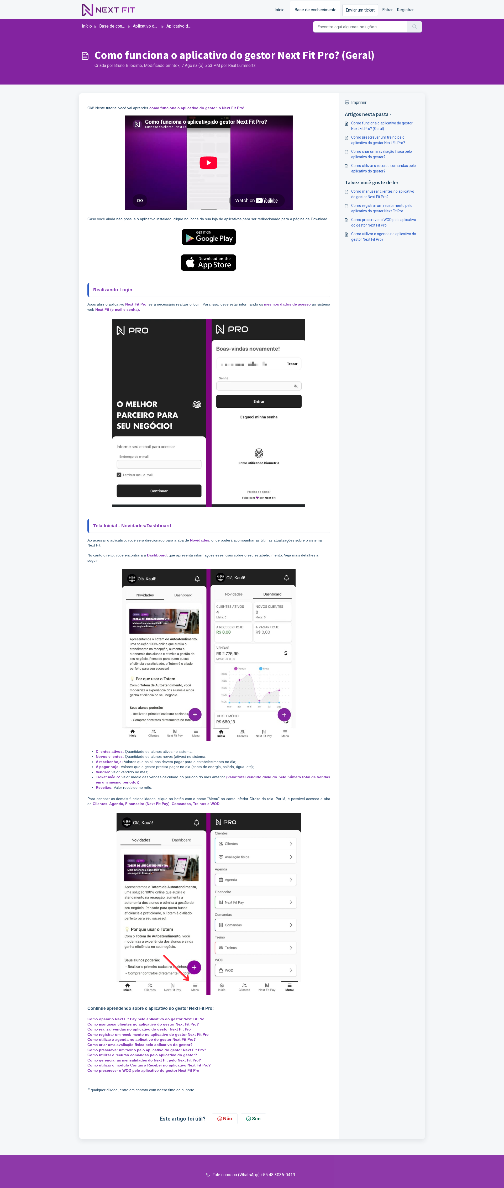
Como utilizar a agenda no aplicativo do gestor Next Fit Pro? (383, 236)
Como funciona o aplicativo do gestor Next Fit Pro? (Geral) (382, 126)
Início (280, 9)
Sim (256, 1118)
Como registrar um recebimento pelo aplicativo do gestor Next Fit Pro (381, 208)
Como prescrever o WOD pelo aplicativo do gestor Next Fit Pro (383, 222)
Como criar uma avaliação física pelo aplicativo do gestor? (381, 154)
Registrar (405, 9)
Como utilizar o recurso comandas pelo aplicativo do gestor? (383, 168)
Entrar (387, 9)
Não (227, 1118)
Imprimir (358, 102)
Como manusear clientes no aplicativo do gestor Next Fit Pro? (382, 194)
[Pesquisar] (414, 27)
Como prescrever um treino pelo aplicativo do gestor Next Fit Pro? (378, 140)
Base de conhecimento (316, 9)
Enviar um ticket (360, 10)
